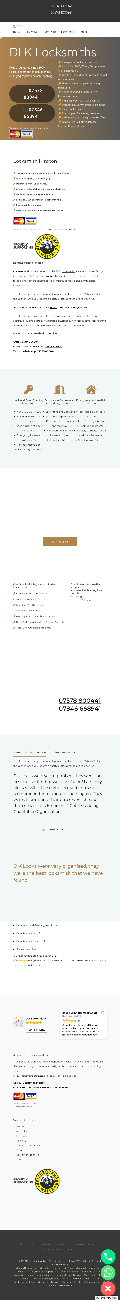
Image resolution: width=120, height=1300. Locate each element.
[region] (60, 838)
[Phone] (108, 1256)
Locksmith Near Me (27, 1154)
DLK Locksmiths (53, 51)
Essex (53, 307)
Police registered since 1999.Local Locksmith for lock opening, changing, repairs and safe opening (30, 72)
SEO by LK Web (60, 1264)
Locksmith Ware (64, 1285)
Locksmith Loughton (24, 1275)
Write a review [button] (37, 1029)
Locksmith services (32, 965)
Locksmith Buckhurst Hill (63, 1282)
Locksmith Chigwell (60, 1278)
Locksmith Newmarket (91, 1271)
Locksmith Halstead (40, 1282)
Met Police (61, 1075)
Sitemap (21, 1159)
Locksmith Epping (44, 1271)
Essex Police (45, 1075)
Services (32, 32)
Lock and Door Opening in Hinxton (28, 402)
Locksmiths (68, 271)
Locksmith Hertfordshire (45, 1268)
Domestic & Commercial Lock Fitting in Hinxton (59, 402)
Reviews (21, 1140)
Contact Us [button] (60, 541)
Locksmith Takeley (80, 1278)
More (84, 32)
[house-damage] (91, 392)
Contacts (51, 32)
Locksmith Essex (65, 1268)
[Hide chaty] (108, 1288)
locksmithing (93, 1066)
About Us (21, 1131)
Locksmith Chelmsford (84, 1275)
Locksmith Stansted (44, 1275)
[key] (28, 392)
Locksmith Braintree (85, 1282)
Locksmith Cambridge (84, 1268)
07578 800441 (61, 12)
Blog (19, 1150)
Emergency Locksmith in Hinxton (91, 402)
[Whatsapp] (108, 1272)
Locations (67, 32)
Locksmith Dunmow (40, 1278)
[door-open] (59, 392)
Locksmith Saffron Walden (66, 1271)
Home (16, 32)
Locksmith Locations (28, 1145)
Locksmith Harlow (63, 1275)
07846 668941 (61, 6)
